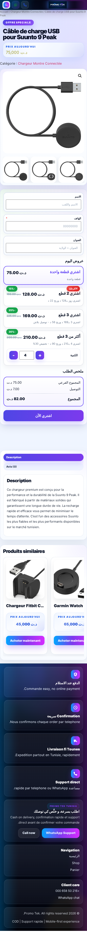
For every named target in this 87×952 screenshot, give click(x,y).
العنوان (77, 240)
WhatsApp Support (60, 833)
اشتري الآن (43, 416)
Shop (76, 863)
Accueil (4, 11)
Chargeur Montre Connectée (27, 11)
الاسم (78, 196)
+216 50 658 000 (67, 891)
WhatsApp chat (69, 898)
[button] (80, 75)
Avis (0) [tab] (11, 466)
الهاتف (77, 218)
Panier (75, 870)
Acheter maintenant (25, 641)
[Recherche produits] (6, 5)
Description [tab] (13, 457)
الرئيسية (74, 856)
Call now (28, 833)
